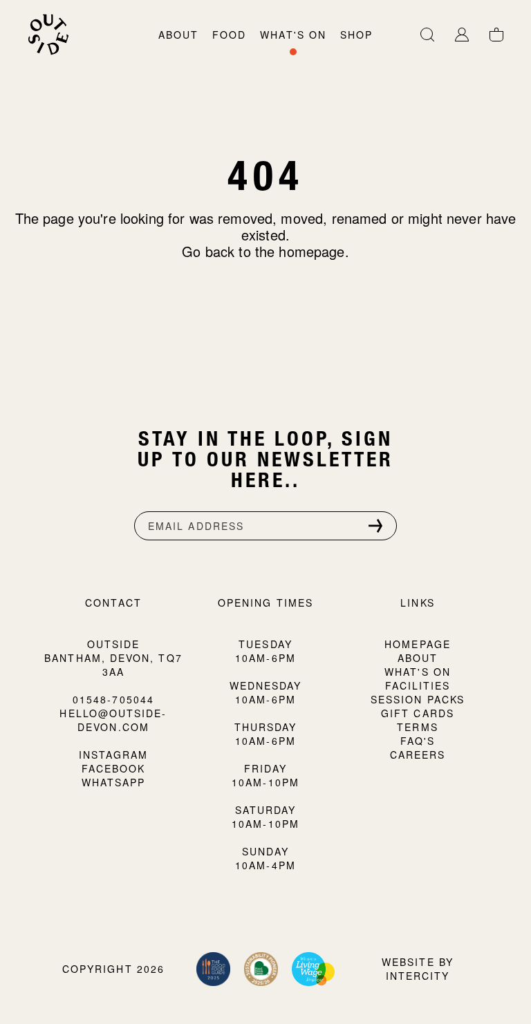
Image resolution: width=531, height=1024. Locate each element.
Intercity (418, 976)
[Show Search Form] (427, 41)
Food (229, 34)
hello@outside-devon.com (113, 720)
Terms (417, 727)
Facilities (418, 685)
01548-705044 (113, 699)
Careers (418, 754)
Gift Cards (417, 713)
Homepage (417, 644)
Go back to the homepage (263, 251)
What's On (293, 34)
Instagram (114, 754)
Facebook (114, 768)
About (178, 34)
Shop (356, 34)
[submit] (375, 525)
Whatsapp (114, 782)
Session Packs (418, 699)
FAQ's (417, 741)
